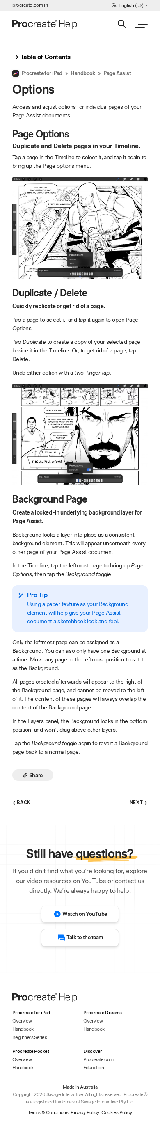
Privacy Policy (85, 1112)
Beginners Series (29, 1037)
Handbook (83, 73)
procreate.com (27, 5)
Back (24, 803)
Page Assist (117, 73)
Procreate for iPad (41, 73)
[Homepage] (45, 24)
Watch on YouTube (84, 914)
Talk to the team (84, 937)
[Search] (122, 24)
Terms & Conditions (48, 1112)
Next (137, 803)
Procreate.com (98, 1059)
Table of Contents (45, 57)
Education (93, 1068)
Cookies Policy (116, 1112)
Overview (22, 1021)
